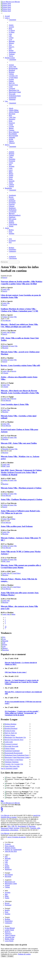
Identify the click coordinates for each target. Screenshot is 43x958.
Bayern (11, 197)
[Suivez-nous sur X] (2, 810)
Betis (10, 115)
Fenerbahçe (12, 249)
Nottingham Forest (15, 96)
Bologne (11, 153)
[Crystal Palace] (15, 573)
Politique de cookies (24, 954)
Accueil (7, 16)
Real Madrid (13, 134)
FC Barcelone (31, 826)
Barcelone (12, 114)
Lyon (10, 39)
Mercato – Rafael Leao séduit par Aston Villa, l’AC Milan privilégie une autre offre (19, 325)
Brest (10, 28)
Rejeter (4, 956)
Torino (11, 183)
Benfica (11, 230)
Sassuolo (11, 181)
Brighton (11, 72)
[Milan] (12, 332)
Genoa (11, 163)
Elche (10, 121)
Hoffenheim (12, 210)
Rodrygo (7, 932)
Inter (10, 164)
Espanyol (12, 123)
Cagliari (11, 155)
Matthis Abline (9, 939)
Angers (11, 25)
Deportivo (12, 119)
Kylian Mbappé (10, 928)
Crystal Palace (13, 77)
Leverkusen (12, 211)
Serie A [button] (7, 145)
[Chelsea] (4, 317)
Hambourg (12, 208)
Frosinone (12, 161)
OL (16, 826)
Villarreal (12, 143)
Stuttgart (11, 222)
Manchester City (14, 90)
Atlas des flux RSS (11, 851)
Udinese (11, 184)
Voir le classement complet (9, 768)
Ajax (10, 239)
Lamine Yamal (9, 930)
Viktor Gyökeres (10, 935)
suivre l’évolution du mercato (16, 837)
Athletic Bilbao (13, 110)
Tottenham (12, 99)
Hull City (12, 83)
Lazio (10, 168)
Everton (11, 79)
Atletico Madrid (14, 112)
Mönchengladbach (14, 215)
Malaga (11, 128)
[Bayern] (13, 371)
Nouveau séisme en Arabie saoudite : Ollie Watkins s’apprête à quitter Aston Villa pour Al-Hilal (21, 282)
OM (13, 826)
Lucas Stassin (9, 941)
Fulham (11, 81)
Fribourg (11, 206)
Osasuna (11, 130)
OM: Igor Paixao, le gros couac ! (16, 672)
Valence (11, 141)
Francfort (12, 204)
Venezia (11, 186)
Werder (11, 226)
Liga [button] (6, 101)
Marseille (12, 41)
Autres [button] (7, 228)
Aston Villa (12, 66)
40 (5, 627)
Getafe (11, 125)
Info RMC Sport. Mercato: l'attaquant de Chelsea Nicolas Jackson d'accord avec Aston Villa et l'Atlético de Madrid (21, 472)
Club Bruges (13, 258)
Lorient (11, 38)
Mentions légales (10, 848)
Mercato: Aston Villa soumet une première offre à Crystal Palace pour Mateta (21, 566)
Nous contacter (9, 846)
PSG (10, 48)
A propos (8, 844)
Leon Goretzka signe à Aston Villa (15, 404)
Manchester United (15, 92)
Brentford (12, 70)
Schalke (11, 221)
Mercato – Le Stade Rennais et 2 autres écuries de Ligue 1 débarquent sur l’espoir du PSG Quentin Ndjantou (21, 682)
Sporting (11, 233)
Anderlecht (12, 256)
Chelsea (11, 74)
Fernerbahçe (9, 921)
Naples (11, 175)
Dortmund (12, 201)
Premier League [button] (10, 58)
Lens (10, 34)
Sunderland (12, 97)
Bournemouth (13, 68)
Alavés (11, 108)
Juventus (11, 166)
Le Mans (11, 32)
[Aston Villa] (5, 289)
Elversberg (12, 202)
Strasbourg (12, 52)
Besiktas (11, 247)
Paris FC (11, 47)
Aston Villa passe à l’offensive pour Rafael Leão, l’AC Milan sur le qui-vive (20, 512)
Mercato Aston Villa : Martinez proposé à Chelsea (21, 488)
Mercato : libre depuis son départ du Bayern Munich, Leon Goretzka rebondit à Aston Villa (20, 392)
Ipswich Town (13, 85)
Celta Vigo (12, 117)
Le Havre (12, 30)
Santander (12, 137)
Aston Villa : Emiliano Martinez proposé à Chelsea (21, 499)
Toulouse (12, 54)
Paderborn (12, 217)
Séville (11, 139)
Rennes (11, 50)
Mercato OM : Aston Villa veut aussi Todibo (19, 443)
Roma (11, 179)
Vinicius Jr (8, 933)
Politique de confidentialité (13, 849)
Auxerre (11, 27)
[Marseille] (5, 346)
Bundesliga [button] (8, 188)
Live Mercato (15, 2)
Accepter (10, 956)
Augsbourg (12, 195)
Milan (10, 172)
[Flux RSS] (2, 808)
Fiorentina (12, 159)
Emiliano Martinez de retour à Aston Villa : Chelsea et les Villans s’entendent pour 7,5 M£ (19, 310)
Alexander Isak (9, 937)
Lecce (11, 170)
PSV (10, 242)
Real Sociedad (13, 135)
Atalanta (11, 152)
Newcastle (12, 94)
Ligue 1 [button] (7, 18)
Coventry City (13, 76)
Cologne (11, 199)
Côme (11, 157)
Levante (11, 126)
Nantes (7, 866)
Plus (2, 801)
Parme (11, 177)
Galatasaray (12, 251)
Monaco (11, 43)
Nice (10, 45)
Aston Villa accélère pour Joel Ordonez (17, 526)
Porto (10, 231)
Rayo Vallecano (14, 132)
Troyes (11, 56)
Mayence (12, 213)
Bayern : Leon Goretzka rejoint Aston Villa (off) (20, 365)
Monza (11, 173)
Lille (10, 36)
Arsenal (11, 65)
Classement (12, 20)
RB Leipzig (12, 219)
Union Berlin (13, 224)
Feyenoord (12, 240)
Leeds (11, 86)
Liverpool (12, 88)
